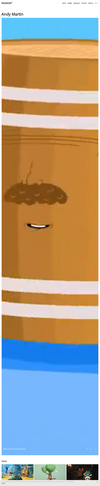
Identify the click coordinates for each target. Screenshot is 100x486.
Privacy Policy (72, 481)
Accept (3, 483)
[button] (91, 448)
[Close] (97, 482)
